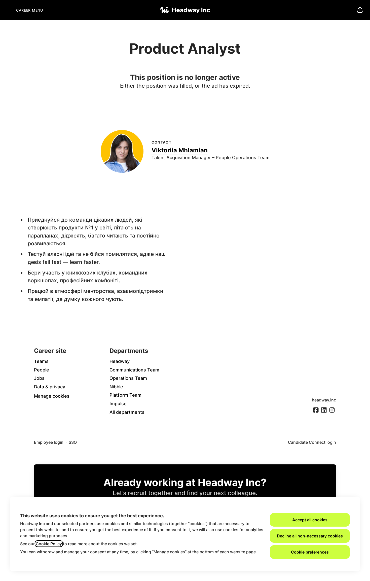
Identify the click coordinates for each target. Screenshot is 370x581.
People (41, 369)
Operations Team (128, 378)
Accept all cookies (309, 519)
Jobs (39, 378)
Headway (119, 361)
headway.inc (324, 399)
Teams (41, 361)
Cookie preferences (310, 552)
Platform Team (125, 395)
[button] (360, 10)
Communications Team (134, 369)
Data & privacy (49, 386)
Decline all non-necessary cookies (310, 535)
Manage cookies (51, 396)
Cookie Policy (49, 543)
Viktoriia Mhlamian (180, 150)
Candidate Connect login (312, 442)
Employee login (48, 442)
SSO (73, 442)
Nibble (116, 386)
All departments (126, 412)
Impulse (118, 403)
